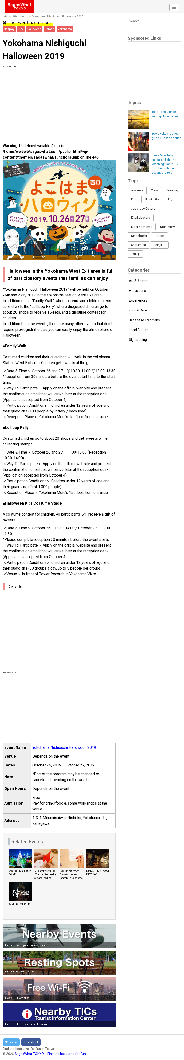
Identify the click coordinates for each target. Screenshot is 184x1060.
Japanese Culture (143, 208)
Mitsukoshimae (141, 226)
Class (155, 190)
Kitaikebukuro (140, 217)
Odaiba (160, 236)
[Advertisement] (59, 101)
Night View (167, 226)
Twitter (12, 1042)
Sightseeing (138, 340)
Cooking (172, 190)
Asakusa (137, 190)
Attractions (19, 16)
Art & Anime (138, 281)
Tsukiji (135, 254)
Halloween (34, 29)
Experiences (138, 300)
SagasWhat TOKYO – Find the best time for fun (50, 1054)
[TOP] (5, 16)
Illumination (153, 199)
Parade (49, 29)
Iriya (171, 199)
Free (21, 29)
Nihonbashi (139, 236)
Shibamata (138, 245)
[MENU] (174, 7)
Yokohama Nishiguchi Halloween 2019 (64, 747)
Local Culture (139, 330)
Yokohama (65, 29)
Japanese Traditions (144, 320)
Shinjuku (159, 245)
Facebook (32, 1042)
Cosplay (9, 29)
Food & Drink (138, 310)
